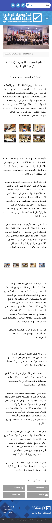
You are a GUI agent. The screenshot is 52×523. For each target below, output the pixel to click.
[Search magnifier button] (28, 5)
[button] (47, 18)
